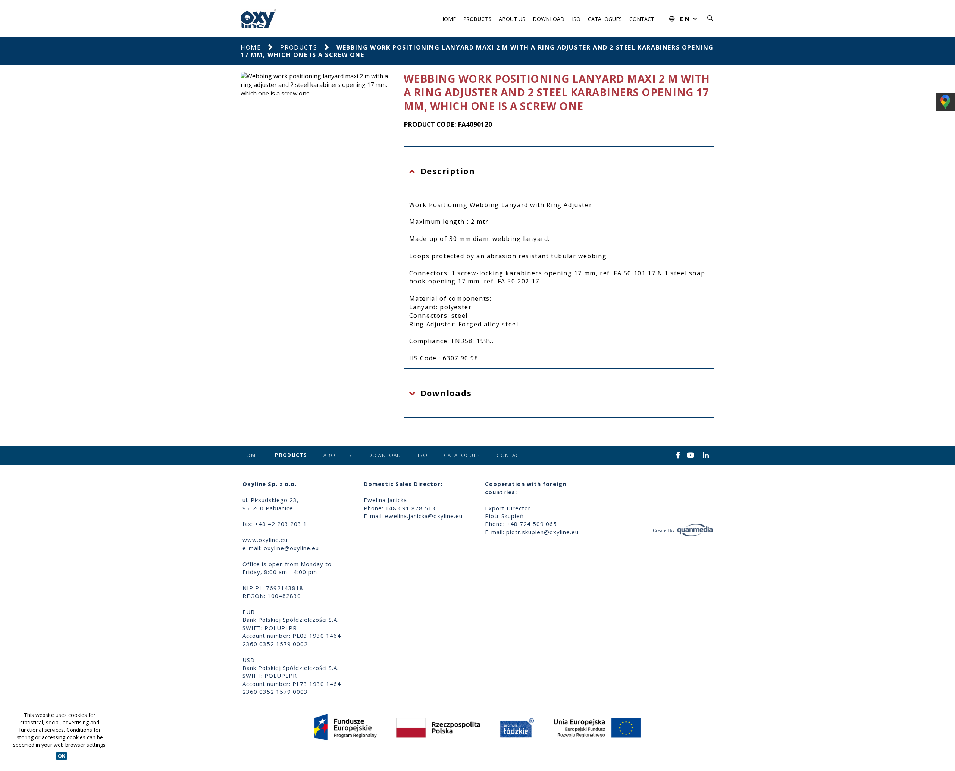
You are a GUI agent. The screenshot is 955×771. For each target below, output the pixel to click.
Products (477, 18)
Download (548, 18)
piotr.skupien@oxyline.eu (542, 532)
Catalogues (605, 18)
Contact (641, 18)
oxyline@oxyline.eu (291, 548)
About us (512, 18)
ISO (576, 18)
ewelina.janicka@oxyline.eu (424, 516)
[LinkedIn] (706, 455)
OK (61, 755)
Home (448, 18)
